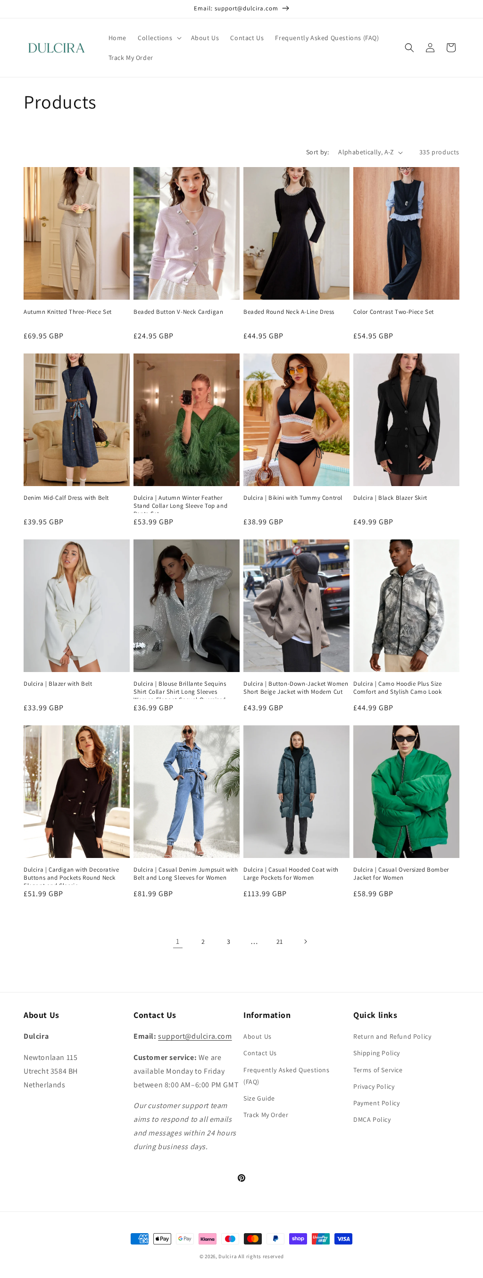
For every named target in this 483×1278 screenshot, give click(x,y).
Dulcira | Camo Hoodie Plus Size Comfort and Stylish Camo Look (397, 688)
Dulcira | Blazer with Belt (58, 684)
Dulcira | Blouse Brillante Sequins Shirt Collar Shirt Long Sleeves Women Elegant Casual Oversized (179, 692)
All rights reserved (260, 1256)
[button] (158, 38)
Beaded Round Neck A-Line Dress (288, 312)
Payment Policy (376, 1103)
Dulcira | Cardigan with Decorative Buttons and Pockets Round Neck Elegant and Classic (71, 878)
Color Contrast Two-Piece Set (393, 312)
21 (279, 941)
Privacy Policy (373, 1086)
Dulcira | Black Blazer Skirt (390, 498)
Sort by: (317, 152)
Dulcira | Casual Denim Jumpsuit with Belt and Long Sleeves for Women (185, 874)
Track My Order (265, 1114)
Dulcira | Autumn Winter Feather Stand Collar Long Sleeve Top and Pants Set (180, 506)
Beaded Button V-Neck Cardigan (178, 312)
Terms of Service (378, 1070)
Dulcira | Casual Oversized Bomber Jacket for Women (401, 874)
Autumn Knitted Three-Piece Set (68, 312)
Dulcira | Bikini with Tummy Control (292, 498)
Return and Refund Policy (392, 1036)
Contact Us (260, 1053)
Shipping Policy (376, 1053)
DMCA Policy (372, 1119)
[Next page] (305, 941)
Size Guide (259, 1098)
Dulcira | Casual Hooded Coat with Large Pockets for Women (291, 874)
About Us (257, 1036)
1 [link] (178, 941)
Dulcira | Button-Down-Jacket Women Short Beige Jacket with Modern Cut (295, 688)
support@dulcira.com (195, 1036)
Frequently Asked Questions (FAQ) (286, 1076)
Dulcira (227, 1256)
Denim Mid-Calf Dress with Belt (66, 498)
